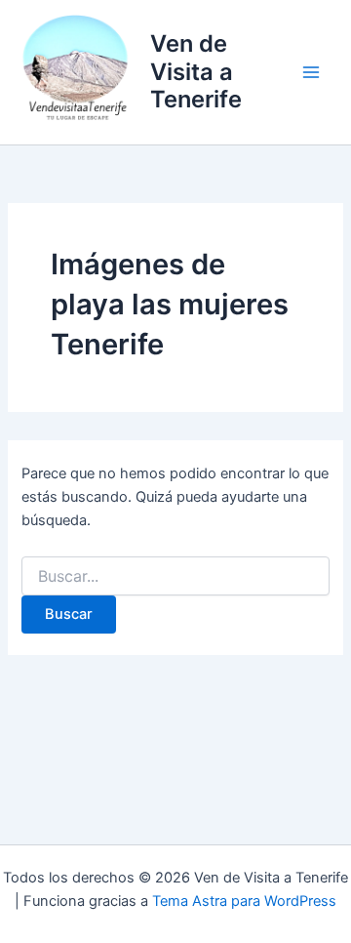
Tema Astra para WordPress (244, 901)
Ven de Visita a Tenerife (196, 71)
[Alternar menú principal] (311, 72)
